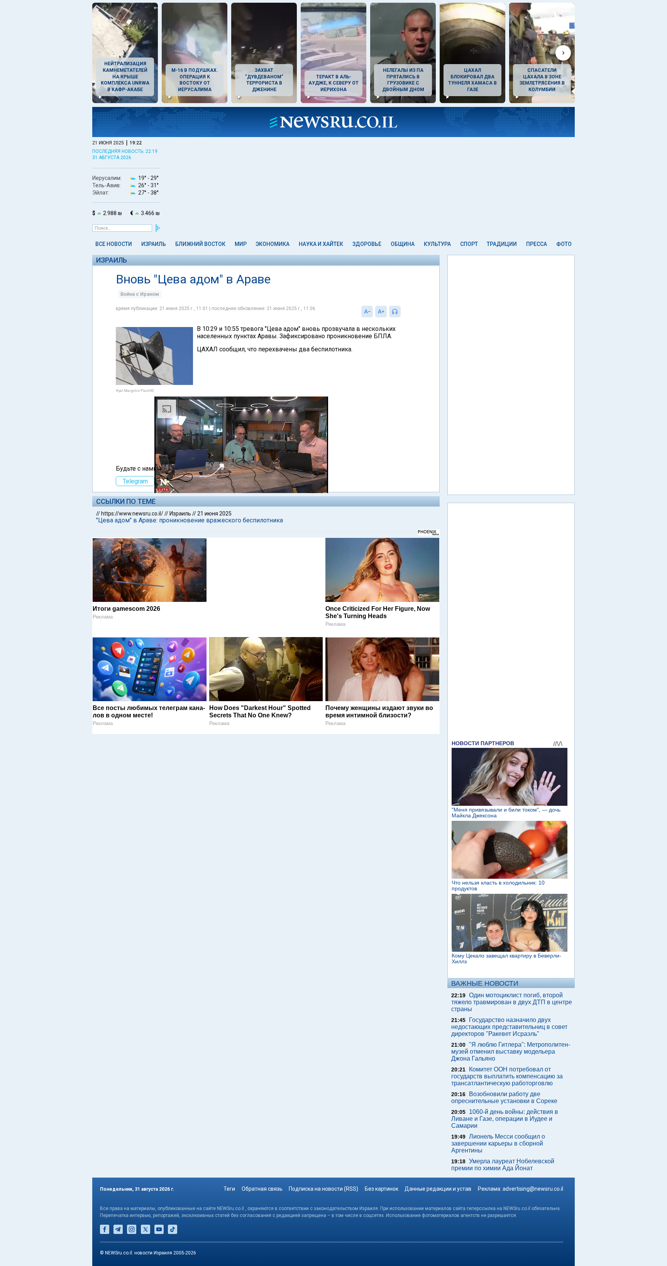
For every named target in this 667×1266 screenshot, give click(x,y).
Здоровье (366, 244)
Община (403, 244)
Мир (241, 244)
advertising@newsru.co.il (533, 1189)
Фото (564, 244)
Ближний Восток (200, 244)
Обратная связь (262, 1189)
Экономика (272, 244)
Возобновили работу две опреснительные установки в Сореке (504, 1097)
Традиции (502, 244)
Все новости (113, 244)
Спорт (469, 244)
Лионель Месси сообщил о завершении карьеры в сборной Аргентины (498, 1143)
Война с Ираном (139, 294)
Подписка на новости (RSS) (323, 1189)
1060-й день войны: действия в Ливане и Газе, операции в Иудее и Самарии (504, 1118)
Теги (229, 1189)
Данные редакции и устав (438, 1189)
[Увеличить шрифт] (381, 311)
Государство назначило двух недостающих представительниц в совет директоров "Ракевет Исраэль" (509, 1027)
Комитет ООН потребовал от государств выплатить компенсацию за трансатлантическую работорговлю (507, 1076)
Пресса (536, 244)
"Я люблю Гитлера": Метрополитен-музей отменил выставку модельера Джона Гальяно (510, 1051)
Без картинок (381, 1189)
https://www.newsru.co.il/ (132, 513)
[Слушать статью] (402, 311)
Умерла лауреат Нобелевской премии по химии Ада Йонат (502, 1164)
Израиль (153, 244)
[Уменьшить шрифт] (367, 311)
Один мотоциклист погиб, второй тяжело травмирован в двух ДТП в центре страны (511, 1002)
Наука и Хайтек (321, 244)
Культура (437, 244)
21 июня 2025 (214, 513)
